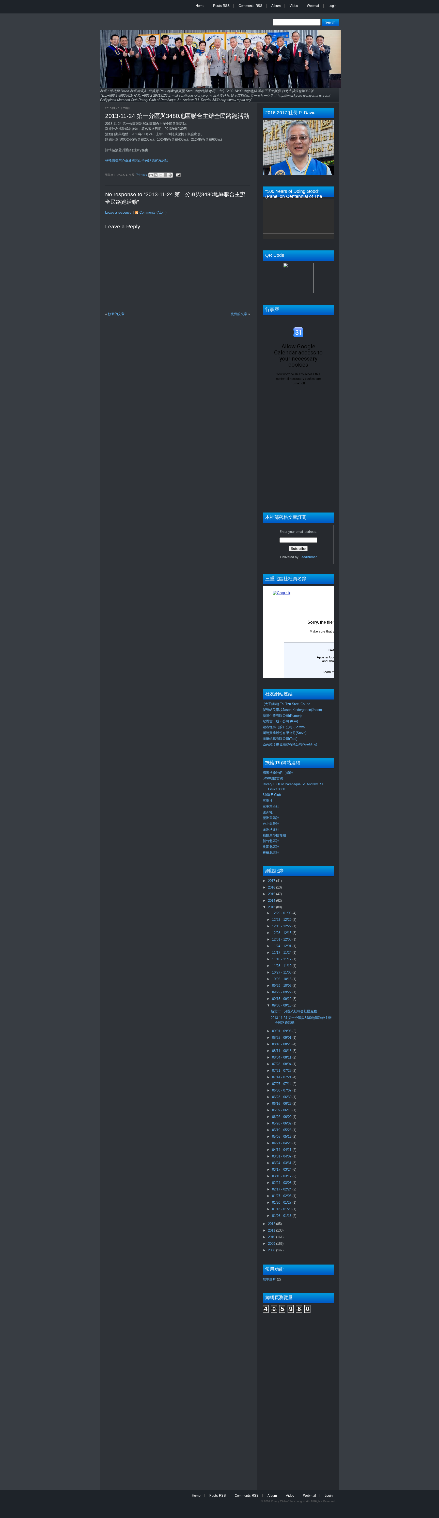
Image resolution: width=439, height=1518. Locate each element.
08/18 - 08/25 (282, 1044)
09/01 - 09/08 (282, 1031)
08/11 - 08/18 (282, 1051)
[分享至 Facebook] (165, 175)
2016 (272, 887)
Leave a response (118, 212)
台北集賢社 (271, 824)
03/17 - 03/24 (282, 1169)
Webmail (313, 6)
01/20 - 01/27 (282, 1202)
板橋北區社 (271, 853)
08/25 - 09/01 (282, 1037)
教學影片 (269, 1279)
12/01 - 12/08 (282, 939)
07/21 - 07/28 (282, 1070)
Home (200, 6)
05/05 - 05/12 (282, 1136)
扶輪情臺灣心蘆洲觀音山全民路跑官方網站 (136, 160)
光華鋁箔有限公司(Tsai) (280, 739)
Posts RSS (221, 6)
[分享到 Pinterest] (170, 175)
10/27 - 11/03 (282, 972)
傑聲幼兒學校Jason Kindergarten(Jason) (292, 710)
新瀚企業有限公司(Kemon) (282, 716)
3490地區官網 (273, 778)
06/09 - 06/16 (282, 1110)
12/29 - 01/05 (282, 913)
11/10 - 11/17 (282, 959)
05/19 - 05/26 (282, 1130)
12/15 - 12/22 (282, 926)
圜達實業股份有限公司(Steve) (284, 733)
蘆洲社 (268, 812)
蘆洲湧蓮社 (271, 829)
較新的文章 (116, 314)
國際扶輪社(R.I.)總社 (278, 773)
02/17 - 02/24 (282, 1189)
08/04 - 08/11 (282, 1057)
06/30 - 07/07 (282, 1090)
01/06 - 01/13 (282, 1216)
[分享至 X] (160, 175)
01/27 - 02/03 (282, 1196)
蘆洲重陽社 (271, 818)
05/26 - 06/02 (282, 1123)
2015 (272, 894)
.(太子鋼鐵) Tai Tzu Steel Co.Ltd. (287, 704)
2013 (272, 907)
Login (332, 6)
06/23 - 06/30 (282, 1097)
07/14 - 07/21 (282, 1077)
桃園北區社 (271, 847)
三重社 (268, 801)
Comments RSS (250, 6)
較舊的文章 (239, 314)
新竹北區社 (271, 841)
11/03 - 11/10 (282, 966)
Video (294, 6)
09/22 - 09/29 (282, 992)
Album (276, 6)
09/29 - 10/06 (282, 985)
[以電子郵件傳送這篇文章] (150, 175)
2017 (272, 881)
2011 (272, 1230)
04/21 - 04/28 (282, 1143)
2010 (272, 1237)
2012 (272, 1224)
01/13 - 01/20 (282, 1209)
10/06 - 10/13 (282, 979)
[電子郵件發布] (178, 174)
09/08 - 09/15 (282, 1005)
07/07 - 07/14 (282, 1084)
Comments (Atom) (152, 212)
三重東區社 (271, 806)
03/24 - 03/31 (282, 1163)
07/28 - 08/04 (282, 1064)
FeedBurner (308, 557)
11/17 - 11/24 (282, 952)
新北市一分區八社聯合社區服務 (294, 1011)
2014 (272, 900)
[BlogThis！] (155, 175)
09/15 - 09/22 (282, 999)
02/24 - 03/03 (282, 1183)
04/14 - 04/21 (282, 1150)
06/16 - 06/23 (282, 1103)
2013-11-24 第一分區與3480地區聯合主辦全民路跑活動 (177, 116)
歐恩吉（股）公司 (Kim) (280, 721)
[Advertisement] (283, 1399)
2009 (272, 1244)
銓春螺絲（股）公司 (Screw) (284, 727)
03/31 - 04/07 (282, 1156)
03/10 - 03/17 (282, 1176)
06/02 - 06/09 (282, 1117)
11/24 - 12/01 (282, 946)
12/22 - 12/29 (282, 920)
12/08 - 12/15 (282, 933)
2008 (272, 1250)
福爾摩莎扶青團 (274, 835)
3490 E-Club (272, 795)
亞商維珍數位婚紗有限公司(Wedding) (290, 744)
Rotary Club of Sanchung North (290, 1501)
